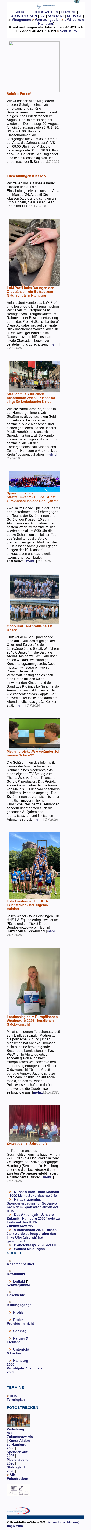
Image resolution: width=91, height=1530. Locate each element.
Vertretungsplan (48, 20)
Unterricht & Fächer (18, 1351)
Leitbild (19, 1281)
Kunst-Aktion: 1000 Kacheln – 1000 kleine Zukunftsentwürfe (33, 1194)
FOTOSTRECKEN (22, 16)
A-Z (42, 16)
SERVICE (74, 16)
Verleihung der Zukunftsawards (20, 1433)
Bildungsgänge (19, 1305)
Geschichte (16, 1295)
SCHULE (21, 12)
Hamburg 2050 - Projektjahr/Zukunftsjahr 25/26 (26, 1366)
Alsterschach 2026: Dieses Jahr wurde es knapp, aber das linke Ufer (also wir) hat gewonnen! (32, 1235)
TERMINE (68, 12)
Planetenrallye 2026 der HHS (36, 1245)
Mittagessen (21, 20)
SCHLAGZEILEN (44, 12)
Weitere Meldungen (29, 1249)
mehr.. (54, 344)
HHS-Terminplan (16, 1398)
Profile (18, 1312)
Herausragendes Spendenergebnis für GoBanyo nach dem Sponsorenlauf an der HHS (32, 1205)
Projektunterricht (20, 1323)
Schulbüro (68, 31)
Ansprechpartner (20, 1264)
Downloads (16, 1274)
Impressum (15, 1526)
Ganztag (19, 1331)
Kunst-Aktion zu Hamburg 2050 (18, 1444)
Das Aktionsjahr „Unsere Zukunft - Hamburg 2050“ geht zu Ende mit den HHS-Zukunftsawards (33, 1220)
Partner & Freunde (17, 1340)
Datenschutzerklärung (62, 1522)
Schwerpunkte (18, 1285)
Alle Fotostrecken (17, 1476)
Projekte (19, 1320)
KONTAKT (56, 16)
